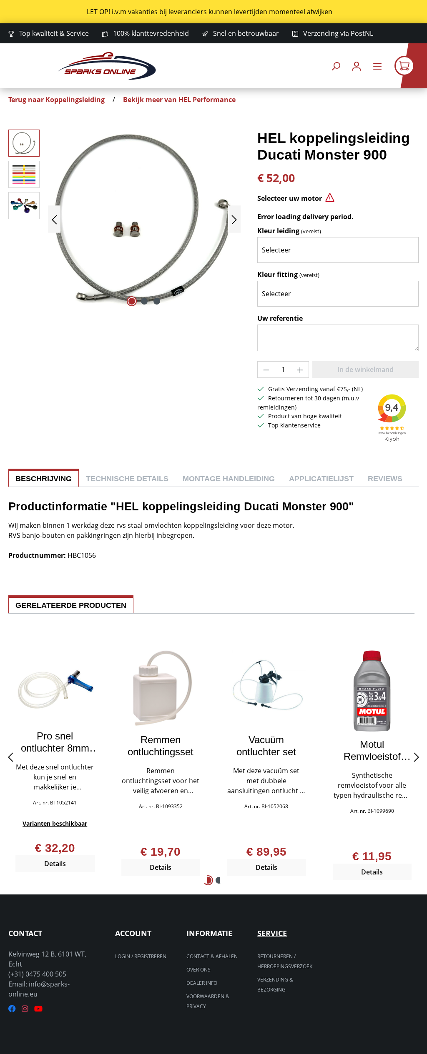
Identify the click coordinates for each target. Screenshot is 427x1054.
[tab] (43, 478)
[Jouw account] (356, 66)
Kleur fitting (288, 274)
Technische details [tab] (127, 479)
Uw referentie (280, 318)
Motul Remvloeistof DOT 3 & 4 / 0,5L (372, 750)
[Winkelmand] (410, 65)
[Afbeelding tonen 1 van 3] (131, 301)
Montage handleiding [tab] (229, 479)
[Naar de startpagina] (106, 66)
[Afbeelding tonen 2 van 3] (144, 301)
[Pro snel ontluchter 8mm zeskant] (55, 686)
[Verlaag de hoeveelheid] (266, 369)
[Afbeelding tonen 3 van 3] (156, 301)
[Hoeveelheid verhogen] (300, 369)
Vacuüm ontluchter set (266, 745)
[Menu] (377, 66)
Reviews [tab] (385, 479)
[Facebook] (12, 1008)
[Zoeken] (335, 66)
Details (55, 863)
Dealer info (201, 983)
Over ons (198, 969)
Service (272, 933)
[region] (213, 11)
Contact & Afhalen (212, 956)
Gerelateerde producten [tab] (70, 605)
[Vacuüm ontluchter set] (266, 688)
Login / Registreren (140, 956)
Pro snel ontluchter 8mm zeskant (55, 742)
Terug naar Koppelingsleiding (56, 99)
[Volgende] (234, 219)
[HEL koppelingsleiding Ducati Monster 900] (144, 219)
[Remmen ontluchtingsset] (161, 688)
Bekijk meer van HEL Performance (179, 99)
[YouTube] (38, 1008)
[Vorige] (54, 219)
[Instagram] (25, 1008)
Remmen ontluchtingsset (160, 745)
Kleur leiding (289, 230)
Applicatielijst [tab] (321, 479)
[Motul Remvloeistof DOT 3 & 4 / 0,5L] (372, 690)
